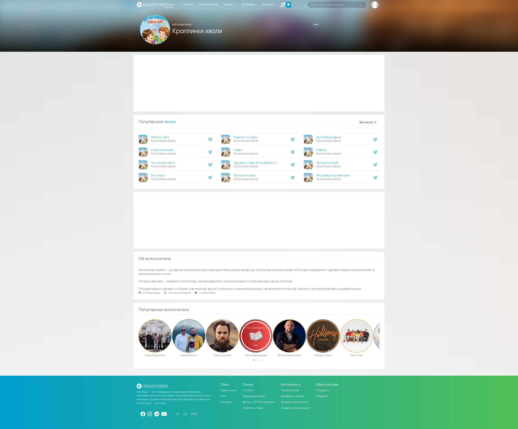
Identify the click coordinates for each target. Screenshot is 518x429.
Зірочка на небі (327, 162)
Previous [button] (136, 327)
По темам (226, 402)
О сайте (248, 390)
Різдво (238, 150)
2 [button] (260, 361)
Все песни (366, 122)
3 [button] (264, 361)
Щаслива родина (328, 137)
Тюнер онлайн (290, 390)
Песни (188, 4)
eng (194, 413)
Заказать (268, 4)
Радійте (321, 150)
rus (185, 413)
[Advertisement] (255, 83)
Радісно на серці (245, 137)
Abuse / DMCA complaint (259, 402)
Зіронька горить (245, 175)
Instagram (322, 390)
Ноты (223, 396)
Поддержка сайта (254, 396)
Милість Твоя (160, 137)
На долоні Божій (162, 150)
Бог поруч (158, 175)
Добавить (248, 4)
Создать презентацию (295, 408)
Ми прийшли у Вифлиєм (333, 175)
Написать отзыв (252, 408)
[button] (316, 24)
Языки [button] (229, 4)
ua (177, 413)
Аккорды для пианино (294, 402)
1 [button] (255, 361)
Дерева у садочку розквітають (255, 162)
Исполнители (208, 4)
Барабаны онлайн (292, 396)
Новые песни (228, 390)
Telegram (322, 396)
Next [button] (382, 327)
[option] (176, 156)
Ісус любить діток (163, 162)
